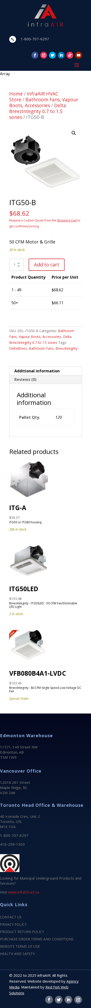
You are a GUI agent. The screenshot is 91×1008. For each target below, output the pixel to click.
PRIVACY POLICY (13, 925)
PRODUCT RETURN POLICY (22, 932)
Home (16, 93)
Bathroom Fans (41, 348)
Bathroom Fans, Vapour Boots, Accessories (43, 102)
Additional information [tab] (37, 371)
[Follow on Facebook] (35, 55)
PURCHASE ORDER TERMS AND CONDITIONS (37, 939)
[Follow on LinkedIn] (61, 55)
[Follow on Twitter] (52, 55)
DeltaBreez (18, 348)
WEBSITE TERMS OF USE (20, 947)
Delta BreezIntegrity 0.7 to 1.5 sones (37, 111)
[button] (73, 133)
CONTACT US (11, 917)
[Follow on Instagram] (43, 55)
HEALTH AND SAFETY (17, 954)
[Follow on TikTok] (69, 55)
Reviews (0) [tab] (25, 379)
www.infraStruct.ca (23, 892)
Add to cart (46, 264)
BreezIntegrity (67, 348)
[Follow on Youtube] (78, 55)
